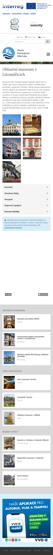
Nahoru (46, 550)
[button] (8, 187)
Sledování (44, 294)
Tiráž (6, 550)
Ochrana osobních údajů (21, 550)
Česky (43, 37)
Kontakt (37, 550)
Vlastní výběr (31, 37)
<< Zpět (8, 294)
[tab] (26, 187)
